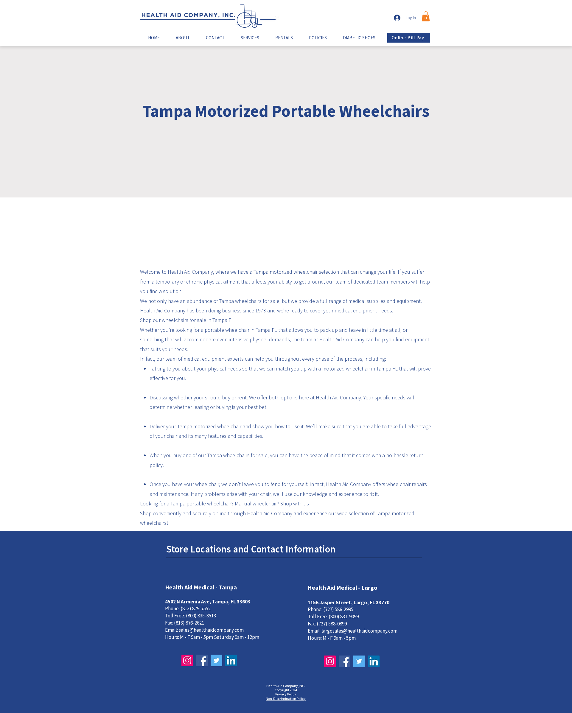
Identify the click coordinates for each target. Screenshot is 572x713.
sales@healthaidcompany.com (211, 630)
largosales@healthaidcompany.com (359, 631)
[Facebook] (202, 660)
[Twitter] (216, 660)
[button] (426, 16)
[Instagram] (187, 660)
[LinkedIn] (231, 660)
